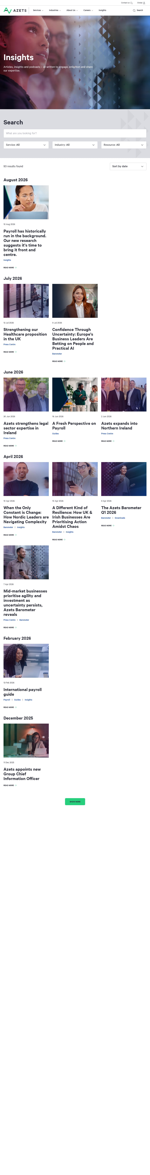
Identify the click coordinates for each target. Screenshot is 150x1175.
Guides (55, 434)
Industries (53, 10)
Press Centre (9, 344)
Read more (11, 268)
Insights (102, 10)
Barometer (57, 354)
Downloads (120, 518)
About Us (71, 10)
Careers (87, 10)
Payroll (7, 700)
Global (139, 3)
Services (37, 10)
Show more (75, 801)
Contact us (125, 3)
